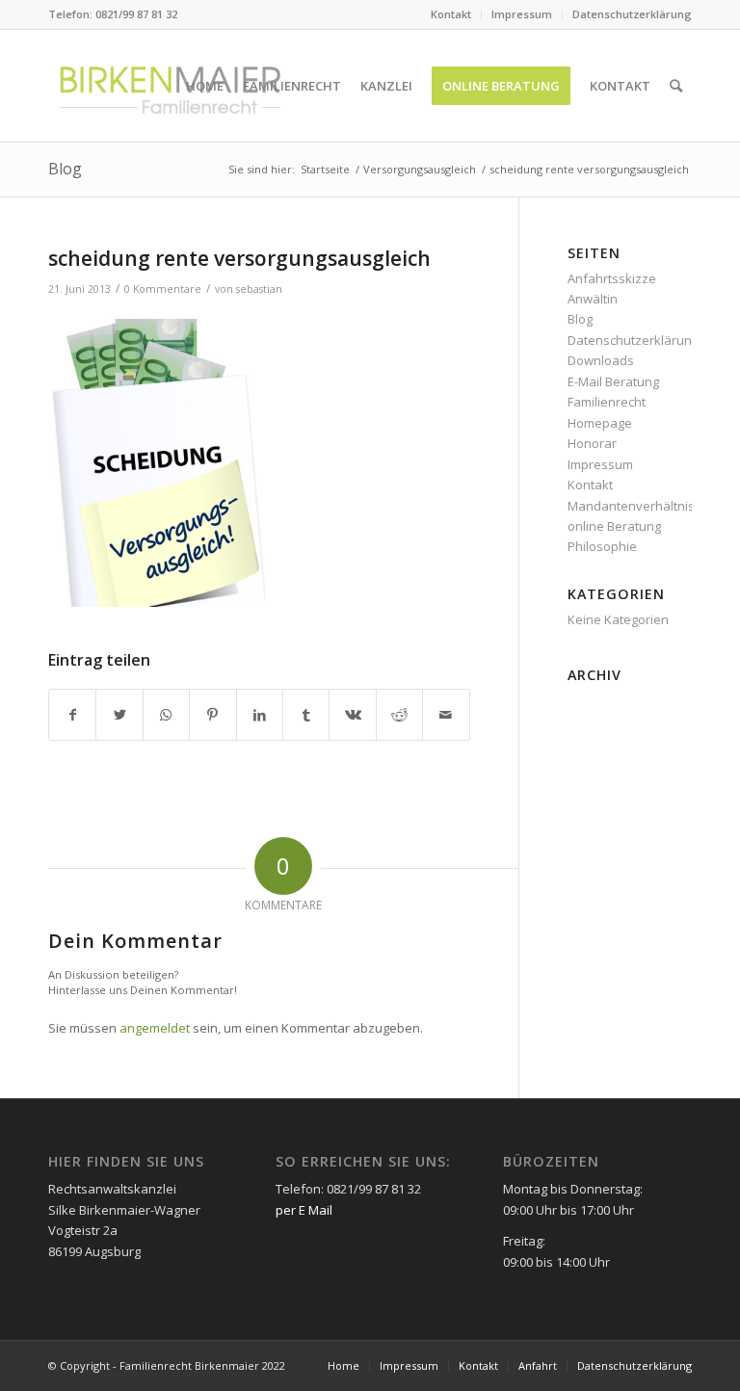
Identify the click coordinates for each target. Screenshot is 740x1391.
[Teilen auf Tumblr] (306, 715)
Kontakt (451, 14)
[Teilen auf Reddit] (399, 715)
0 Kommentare (162, 289)
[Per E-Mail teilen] (446, 715)
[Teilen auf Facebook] (72, 715)
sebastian (259, 289)
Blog (65, 168)
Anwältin (593, 298)
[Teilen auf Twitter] (119, 715)
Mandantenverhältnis (631, 505)
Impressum (521, 14)
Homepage (600, 423)
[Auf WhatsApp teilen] (166, 715)
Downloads (601, 360)
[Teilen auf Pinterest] (212, 715)
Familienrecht (607, 401)
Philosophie (602, 546)
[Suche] (676, 86)
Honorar (592, 443)
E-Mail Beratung (613, 381)
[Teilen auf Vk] (352, 715)
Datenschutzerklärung (632, 14)
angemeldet (154, 1028)
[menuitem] (451, 14)
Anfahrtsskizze (612, 278)
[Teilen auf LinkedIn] (259, 715)
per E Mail (304, 1210)
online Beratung (614, 526)
